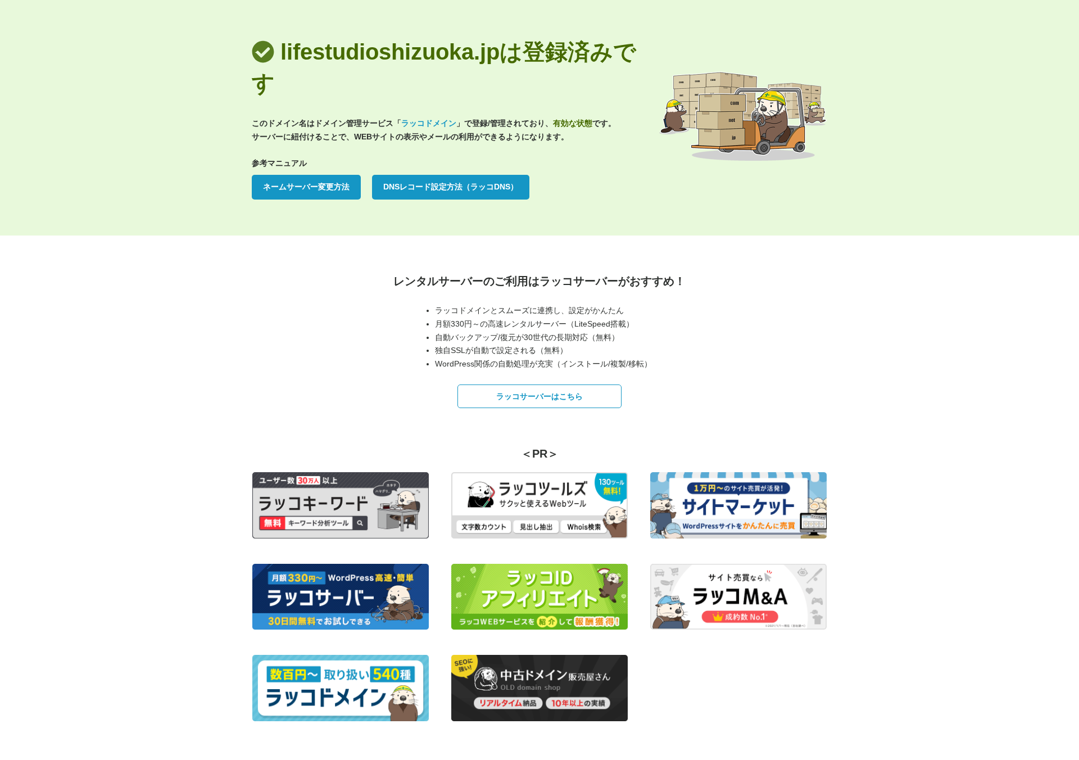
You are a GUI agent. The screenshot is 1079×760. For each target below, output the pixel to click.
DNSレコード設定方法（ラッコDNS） (450, 186)
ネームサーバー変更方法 (306, 186)
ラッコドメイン (428, 123)
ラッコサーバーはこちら (539, 396)
